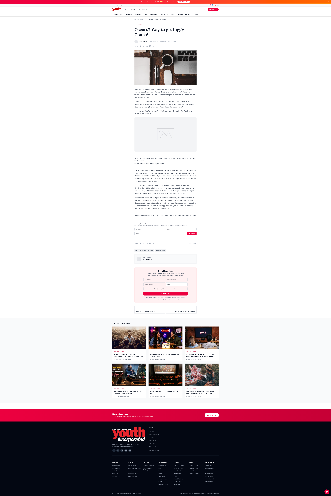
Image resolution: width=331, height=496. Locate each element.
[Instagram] (210, 5)
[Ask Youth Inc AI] (326, 491)
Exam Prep (115, 473)
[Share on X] (143, 46)
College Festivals (209, 479)
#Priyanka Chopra (160, 250)
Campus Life (208, 465)
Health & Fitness (178, 468)
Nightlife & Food (163, 484)
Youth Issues (208, 471)
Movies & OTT (143, 19)
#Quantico (143, 250)
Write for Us (213, 9)
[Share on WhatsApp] (147, 46)
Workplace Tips (132, 476)
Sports (160, 473)
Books (160, 471)
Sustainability (177, 484)
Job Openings (132, 471)
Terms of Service (154, 450)
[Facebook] (218, 5)
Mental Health (178, 471)
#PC (137, 250)
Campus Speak (209, 476)
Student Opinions (209, 468)
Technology (177, 481)
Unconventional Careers (135, 468)
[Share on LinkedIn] (150, 46)
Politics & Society (194, 473)
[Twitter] (207, 5)
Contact (151, 437)
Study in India (116, 465)
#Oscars (150, 250)
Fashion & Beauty (179, 465)
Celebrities (162, 476)
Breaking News (193, 465)
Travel (175, 476)
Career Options (132, 465)
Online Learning (116, 471)
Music (160, 468)
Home (136, 19)
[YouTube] (215, 5)
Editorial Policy (153, 443)
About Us (151, 431)
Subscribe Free (184, 1)
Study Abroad (116, 468)
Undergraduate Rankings (147, 469)
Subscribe (192, 233)
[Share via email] (153, 46)
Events (160, 481)
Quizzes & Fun (163, 479)
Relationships (177, 473)
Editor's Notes (209, 481)
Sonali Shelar (147, 260)
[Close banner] (328, 2)
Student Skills (116, 476)
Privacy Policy (153, 447)
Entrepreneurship (133, 473)
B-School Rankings (148, 465)
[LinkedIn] (212, 5)
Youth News (192, 471)
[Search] (205, 9)
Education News (193, 468)
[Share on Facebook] (140, 46)
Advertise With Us (154, 434)
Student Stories (209, 473)
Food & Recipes (178, 479)
